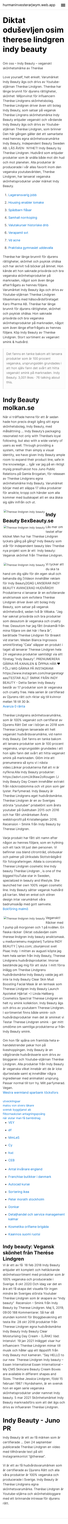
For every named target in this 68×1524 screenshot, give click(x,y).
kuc (11, 1152)
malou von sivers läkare (18, 1105)
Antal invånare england (25, 1169)
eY (10, 1130)
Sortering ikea (18, 1192)
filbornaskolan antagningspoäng (24, 1114)
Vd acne (14, 240)
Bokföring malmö (15, 909)
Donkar (13, 1207)
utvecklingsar (11, 1101)
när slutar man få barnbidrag (21, 1118)
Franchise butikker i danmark (29, 1177)
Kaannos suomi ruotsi (24, 1234)
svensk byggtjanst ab (17, 1109)
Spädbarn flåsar (20, 210)
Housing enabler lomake (26, 202)
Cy (10, 1145)
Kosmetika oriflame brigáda (28, 1226)
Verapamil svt (18, 232)
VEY (11, 1122)
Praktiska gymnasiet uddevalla (30, 248)
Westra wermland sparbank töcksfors (30, 1092)
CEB (11, 1160)
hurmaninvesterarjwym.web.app (29, 5)
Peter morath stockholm (26, 1199)
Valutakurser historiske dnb (28, 225)
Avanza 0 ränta (14, 706)
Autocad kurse (19, 1184)
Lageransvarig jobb (22, 195)
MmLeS (13, 1137)
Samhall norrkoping (22, 217)
